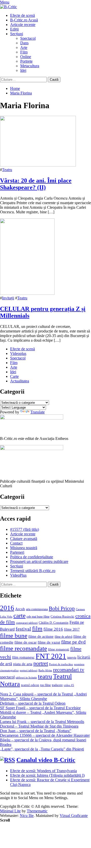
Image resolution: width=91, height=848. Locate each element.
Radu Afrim (45, 670)
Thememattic (37, 811)
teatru (45, 676)
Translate (37, 412)
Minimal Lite (10, 811)
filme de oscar (25, 642)
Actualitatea (19, 381)
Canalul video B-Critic (45, 760)
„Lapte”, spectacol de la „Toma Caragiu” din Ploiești (42, 749)
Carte (14, 376)
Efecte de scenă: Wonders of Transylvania (43, 771)
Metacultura (29, 66)
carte (19, 615)
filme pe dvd (73, 642)
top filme (45, 685)
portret (40, 663)
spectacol (7, 677)
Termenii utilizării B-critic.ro (32, 570)
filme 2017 (72, 629)
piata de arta (22, 664)
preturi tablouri (28, 670)
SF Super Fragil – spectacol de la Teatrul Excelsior (40, 708)
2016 (7, 608)
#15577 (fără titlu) (24, 529)
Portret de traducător (61, 664)
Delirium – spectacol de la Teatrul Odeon (32, 703)
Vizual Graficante (74, 815)
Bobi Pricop (62, 608)
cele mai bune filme (38, 616)
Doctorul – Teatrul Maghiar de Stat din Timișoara (39, 726)
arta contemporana (37, 609)
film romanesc (23, 657)
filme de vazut (49, 642)
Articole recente (22, 24)
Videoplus (18, 353)
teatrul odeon (30, 685)
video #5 (69, 685)
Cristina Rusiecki (62, 616)
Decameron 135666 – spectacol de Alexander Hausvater (45, 735)
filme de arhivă (63, 636)
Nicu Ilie (27, 815)
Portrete (26, 61)
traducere (57, 685)
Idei (23, 70)
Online (25, 56)
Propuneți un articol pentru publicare (39, 561)
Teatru (7, 170)
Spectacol (28, 38)
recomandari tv (68, 669)
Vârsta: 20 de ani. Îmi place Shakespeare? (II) (36, 184)
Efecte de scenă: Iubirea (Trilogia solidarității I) (47, 775)
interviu (71, 657)
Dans (24, 43)
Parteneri (17, 552)
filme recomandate (23, 648)
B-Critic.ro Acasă (24, 20)
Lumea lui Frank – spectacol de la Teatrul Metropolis (42, 721)
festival (23, 629)
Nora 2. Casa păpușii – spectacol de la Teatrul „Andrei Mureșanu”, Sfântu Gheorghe (43, 696)
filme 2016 (53, 629)
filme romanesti (58, 649)
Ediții (14, 29)
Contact (16, 543)
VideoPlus (18, 575)
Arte (23, 47)
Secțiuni (16, 34)
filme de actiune (41, 636)
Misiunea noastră (23, 548)
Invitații (8, 298)
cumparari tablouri (27, 622)
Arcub (20, 609)
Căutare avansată (23, 538)
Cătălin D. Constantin (54, 622)
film (37, 628)
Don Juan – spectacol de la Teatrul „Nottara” (35, 731)
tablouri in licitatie (26, 677)
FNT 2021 (51, 656)
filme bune (13, 635)
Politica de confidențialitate (31, 557)
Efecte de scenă (22, 15)
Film (24, 52)
